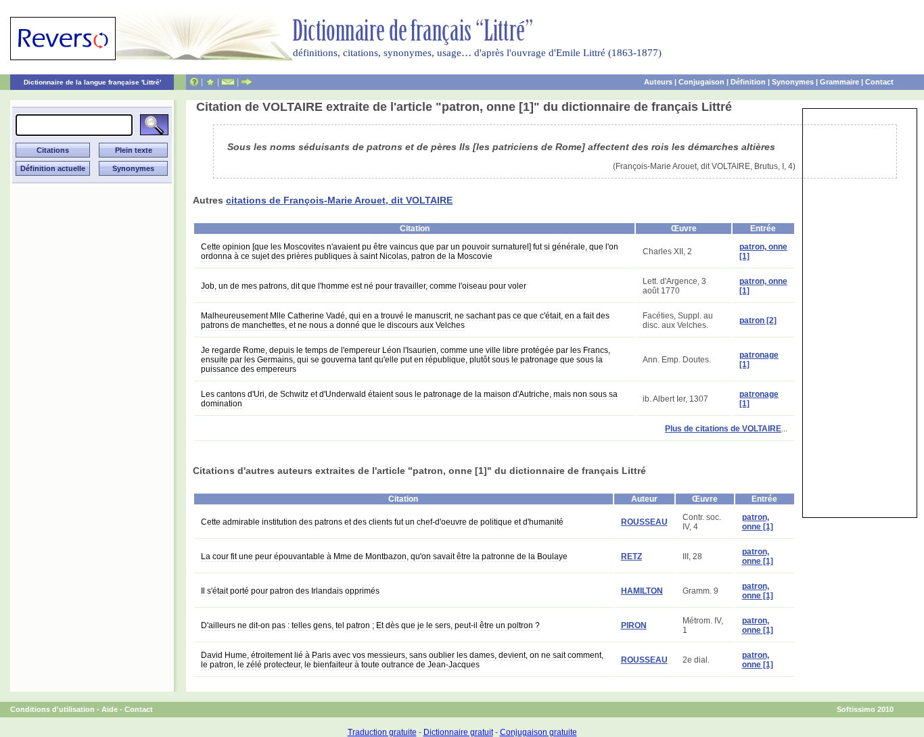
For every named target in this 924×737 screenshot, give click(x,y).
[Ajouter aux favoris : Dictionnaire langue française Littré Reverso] (210, 82)
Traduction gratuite (382, 732)
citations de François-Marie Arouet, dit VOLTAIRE (339, 200)
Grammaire (839, 82)
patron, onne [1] (757, 522)
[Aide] (194, 82)
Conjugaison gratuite (538, 732)
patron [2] (758, 320)
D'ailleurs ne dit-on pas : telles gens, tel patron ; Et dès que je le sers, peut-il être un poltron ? (370, 625)
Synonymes (793, 82)
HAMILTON (642, 591)
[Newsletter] (228, 82)
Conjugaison (701, 82)
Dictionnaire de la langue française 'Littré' (92, 82)
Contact (879, 82)
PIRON (634, 625)
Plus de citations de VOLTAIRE (723, 428)
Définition (748, 82)
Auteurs (658, 82)
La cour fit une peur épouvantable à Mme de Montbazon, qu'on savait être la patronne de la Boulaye (384, 556)
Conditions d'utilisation (52, 709)
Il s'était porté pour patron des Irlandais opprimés (290, 591)
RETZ (631, 556)
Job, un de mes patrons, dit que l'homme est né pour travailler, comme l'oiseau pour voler (363, 286)
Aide (109, 709)
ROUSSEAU (644, 522)
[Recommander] (246, 82)
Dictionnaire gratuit (458, 732)
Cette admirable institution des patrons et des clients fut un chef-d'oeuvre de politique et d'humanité (382, 522)
